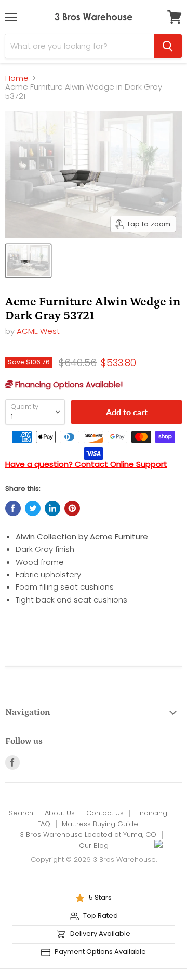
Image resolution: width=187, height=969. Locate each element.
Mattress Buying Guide (100, 824)
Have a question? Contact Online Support (86, 464)
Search (21, 813)
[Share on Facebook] (13, 508)
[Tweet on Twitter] (33, 508)
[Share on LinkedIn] (52, 508)
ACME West (38, 331)
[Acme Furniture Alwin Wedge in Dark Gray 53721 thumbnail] (28, 260)
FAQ (43, 824)
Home (17, 78)
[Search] (168, 46)
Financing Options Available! (68, 384)
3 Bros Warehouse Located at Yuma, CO (88, 835)
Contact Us (105, 813)
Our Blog (94, 845)
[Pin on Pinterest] (72, 508)
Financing (151, 813)
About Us (60, 813)
